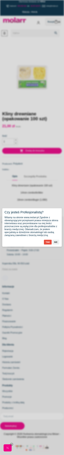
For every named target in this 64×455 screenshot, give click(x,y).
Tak (48, 242)
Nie (55, 242)
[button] (8, 447)
